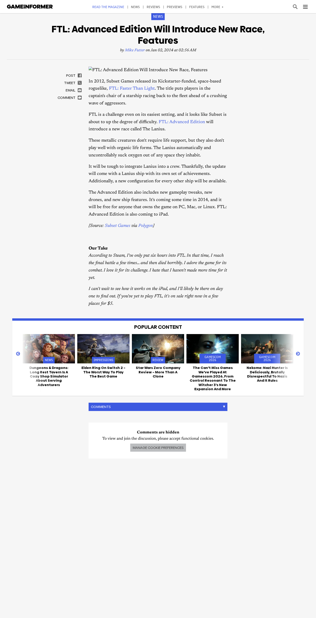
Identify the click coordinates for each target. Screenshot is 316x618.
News (135, 7)
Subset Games (117, 226)
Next (298, 354)
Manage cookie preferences (158, 447)
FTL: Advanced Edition (182, 122)
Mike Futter (135, 50)
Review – (158, 372)
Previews (174, 7)
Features (197, 7)
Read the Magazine (108, 7)
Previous (18, 354)
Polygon (145, 226)
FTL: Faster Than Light (132, 88)
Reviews (153, 7)
